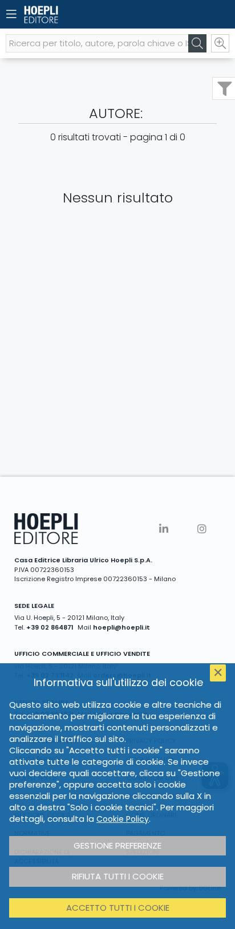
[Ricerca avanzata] (220, 43)
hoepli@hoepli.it (121, 627)
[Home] (97, 15)
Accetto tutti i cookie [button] (117, 908)
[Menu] (11, 14)
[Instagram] (201, 529)
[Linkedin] (163, 529)
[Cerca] (197, 43)
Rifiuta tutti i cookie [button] (118, 876)
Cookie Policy (122, 819)
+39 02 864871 (50, 627)
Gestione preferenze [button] (117, 845)
